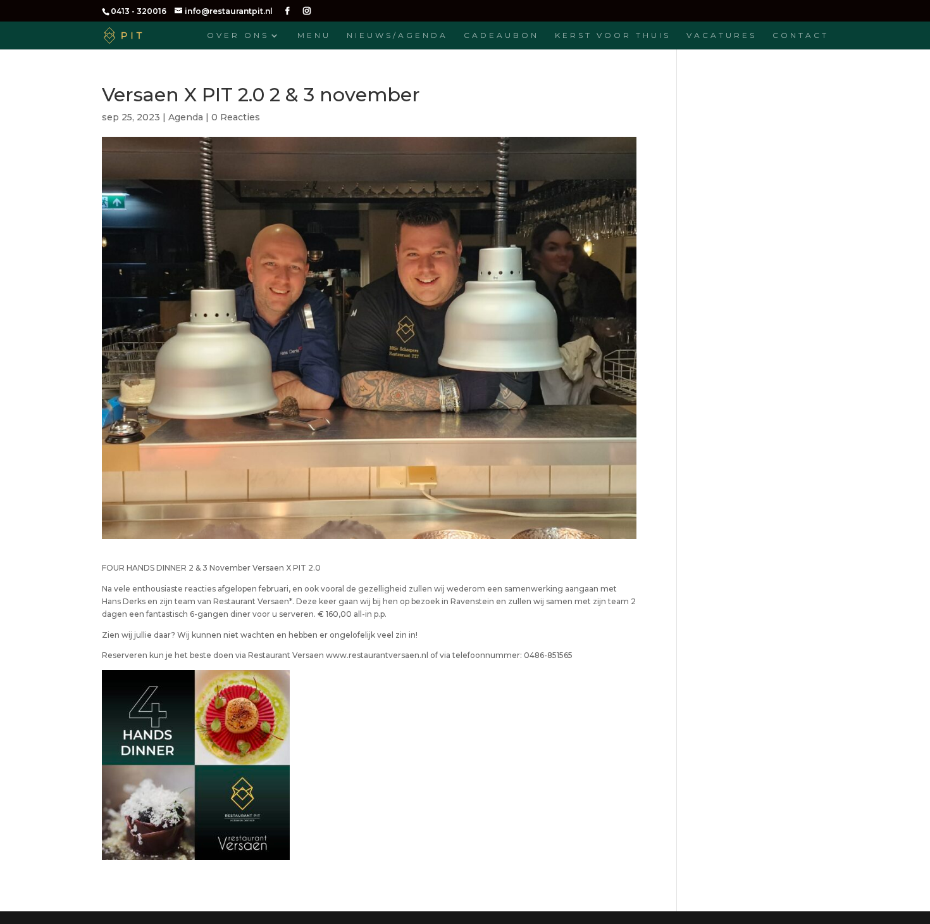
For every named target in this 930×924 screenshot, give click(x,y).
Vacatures (721, 35)
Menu (314, 35)
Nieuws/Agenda (397, 35)
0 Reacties (235, 117)
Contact (800, 35)
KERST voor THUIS (613, 35)
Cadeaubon (501, 35)
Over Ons (238, 35)
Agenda (185, 117)
